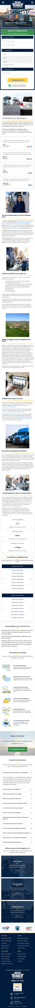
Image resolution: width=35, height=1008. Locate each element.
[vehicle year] (17, 54)
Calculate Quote (16, 80)
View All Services (21, 948)
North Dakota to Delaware (17, 617)
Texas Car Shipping (5, 958)
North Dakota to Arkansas (18, 605)
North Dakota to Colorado (17, 611)
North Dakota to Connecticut (17, 614)
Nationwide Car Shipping (23, 938)
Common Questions (22, 956)
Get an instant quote (17, 749)
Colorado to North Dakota (17, 582)
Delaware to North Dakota (17, 588)
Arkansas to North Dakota (18, 576)
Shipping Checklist (22, 953)
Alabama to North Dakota (17, 570)
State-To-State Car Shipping (23, 943)
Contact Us (20, 961)
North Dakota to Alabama (17, 599)
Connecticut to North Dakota (17, 585)
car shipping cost (21, 277)
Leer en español (21, 958)
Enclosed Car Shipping (22, 940)
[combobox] (17, 41)
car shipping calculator (17, 513)
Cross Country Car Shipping (23, 945)
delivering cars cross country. (22, 501)
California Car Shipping (6, 953)
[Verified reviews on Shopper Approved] (17, 987)
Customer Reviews (5, 945)
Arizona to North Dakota (17, 573)
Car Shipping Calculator (6, 938)
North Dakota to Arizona (17, 602)
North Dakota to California (17, 608)
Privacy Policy (24, 1006)
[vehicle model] (17, 61)
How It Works (4, 943)
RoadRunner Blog (5, 948)
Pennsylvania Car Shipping (7, 963)
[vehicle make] (17, 58)
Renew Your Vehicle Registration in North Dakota (13, 412)
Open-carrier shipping (15, 225)
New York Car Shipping (6, 961)
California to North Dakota (17, 579)
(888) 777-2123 (17, 981)
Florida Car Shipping (5, 956)
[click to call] (32, 2)
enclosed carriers (15, 228)
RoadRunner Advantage (6, 940)
